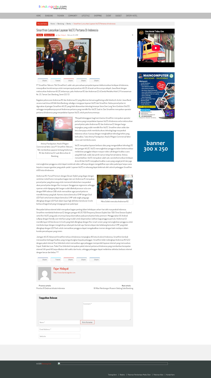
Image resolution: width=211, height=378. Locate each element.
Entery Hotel (131, 15)
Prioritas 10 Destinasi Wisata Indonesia (50, 288)
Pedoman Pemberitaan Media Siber (139, 375)
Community (72, 15)
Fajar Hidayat (62, 35)
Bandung (49, 15)
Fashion (60, 15)
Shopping (98, 15)
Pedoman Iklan (158, 375)
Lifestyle (86, 15)
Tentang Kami (112, 375)
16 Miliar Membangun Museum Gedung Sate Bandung (113, 288)
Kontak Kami (170, 375)
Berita (69, 23)
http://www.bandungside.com (64, 272)
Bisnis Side (49, 35)
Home (38, 15)
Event (108, 15)
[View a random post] (171, 15)
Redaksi (122, 375)
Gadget (119, 15)
